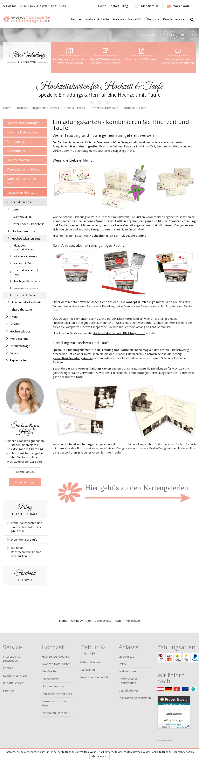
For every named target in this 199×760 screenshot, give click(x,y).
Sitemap (8, 690)
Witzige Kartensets (25, 256)
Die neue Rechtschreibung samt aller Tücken (26, 552)
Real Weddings (22, 216)
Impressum (132, 620)
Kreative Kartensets (26, 288)
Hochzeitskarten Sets (26, 238)
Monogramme (19, 338)
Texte (14, 317)
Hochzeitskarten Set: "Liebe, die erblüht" (118, 235)
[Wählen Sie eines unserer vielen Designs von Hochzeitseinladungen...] (124, 489)
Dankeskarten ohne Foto (21, 181)
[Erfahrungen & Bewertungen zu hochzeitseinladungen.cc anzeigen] (173, 716)
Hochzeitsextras (18, 160)
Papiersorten (18, 360)
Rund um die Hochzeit (26, 302)
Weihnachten (127, 671)
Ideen (15, 209)
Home (102, 6)
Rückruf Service (25, 471)
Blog (125, 6)
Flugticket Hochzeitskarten (24, 247)
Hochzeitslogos (20, 331)
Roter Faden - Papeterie (28, 224)
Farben (14, 353)
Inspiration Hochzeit (22, 192)
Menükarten (16, 141)
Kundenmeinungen (15, 675)
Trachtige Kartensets (27, 281)
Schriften (15, 324)
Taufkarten (87, 670)
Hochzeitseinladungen (23, 123)
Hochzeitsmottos (23, 231)
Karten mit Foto (24, 263)
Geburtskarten (90, 662)
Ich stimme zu (99, 756)
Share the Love (22, 309)
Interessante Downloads (11, 658)
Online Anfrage (25, 482)
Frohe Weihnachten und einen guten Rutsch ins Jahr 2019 (26, 527)
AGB (118, 620)
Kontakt (114, 6)
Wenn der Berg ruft (24, 539)
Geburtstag (126, 656)
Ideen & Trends (20, 202)
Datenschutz (102, 620)
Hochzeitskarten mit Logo (26, 272)
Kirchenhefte (16, 151)
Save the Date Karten (22, 132)
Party (122, 664)
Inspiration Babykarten (95, 677)
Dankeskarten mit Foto (23, 169)
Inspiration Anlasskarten (135, 698)
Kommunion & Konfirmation (128, 681)
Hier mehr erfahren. (183, 752)
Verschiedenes (129, 690)
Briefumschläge (20, 346)
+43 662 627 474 (24, 6)
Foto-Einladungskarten (94, 368)
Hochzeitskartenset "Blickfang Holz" (119, 333)
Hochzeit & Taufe (25, 295)
